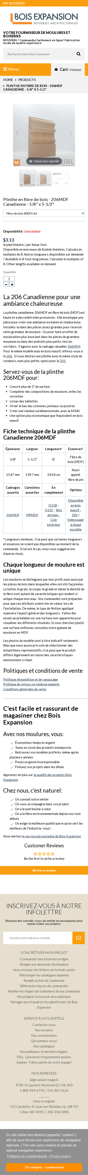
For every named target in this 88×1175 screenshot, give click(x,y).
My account (14, 3)
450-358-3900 (58, 1112)
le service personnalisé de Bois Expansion (51, 836)
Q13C (49, 510)
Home (8, 80)
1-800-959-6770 (32, 1090)
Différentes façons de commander (44, 986)
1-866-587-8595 (31, 1112)
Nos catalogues (44, 1046)
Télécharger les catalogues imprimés (44, 975)
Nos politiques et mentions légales (44, 1051)
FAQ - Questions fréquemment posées (44, 1057)
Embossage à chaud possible (75, 524)
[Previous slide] (17, 133)
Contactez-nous (44, 1025)
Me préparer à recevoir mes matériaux (44, 996)
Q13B (52, 505)
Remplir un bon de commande (44, 980)
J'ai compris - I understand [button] (44, 1167)
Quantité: (9, 272)
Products (27, 80)
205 (63, 361)
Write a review (44, 870)
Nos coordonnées (44, 1035)
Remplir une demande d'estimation (44, 964)
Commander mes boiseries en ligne (44, 959)
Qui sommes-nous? (44, 1041)
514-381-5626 (57, 1090)
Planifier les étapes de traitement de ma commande (44, 991)
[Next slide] (70, 133)
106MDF (74, 346)
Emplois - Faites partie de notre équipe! (44, 1062)
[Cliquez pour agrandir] (44, 135)
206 (9, 356)
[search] (44, 54)
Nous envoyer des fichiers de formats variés (44, 970)
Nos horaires (44, 1030)
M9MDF (32, 515)
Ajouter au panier (50, 281)
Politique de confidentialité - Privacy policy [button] (39, 1156)
